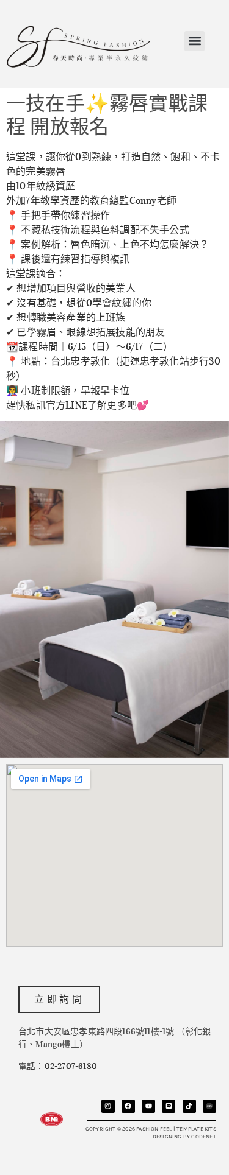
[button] (194, 41)
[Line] (168, 1106)
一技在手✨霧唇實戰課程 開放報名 (107, 115)
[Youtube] (148, 1106)
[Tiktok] (189, 1106)
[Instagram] (108, 1106)
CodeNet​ (203, 1137)
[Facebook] (128, 1106)
